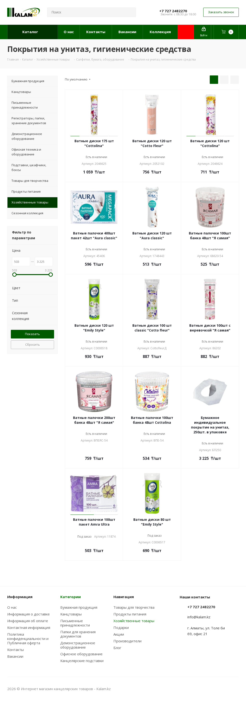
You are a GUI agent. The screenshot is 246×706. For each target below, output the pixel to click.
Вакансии (15, 656)
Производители (127, 640)
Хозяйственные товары (133, 620)
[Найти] (130, 12)
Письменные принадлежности (75, 622)
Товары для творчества (133, 607)
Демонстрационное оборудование (77, 645)
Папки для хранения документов (78, 633)
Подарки (121, 627)
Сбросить (32, 344)
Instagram (223, 689)
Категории (70, 596)
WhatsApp (235, 689)
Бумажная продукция (78, 607)
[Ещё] (186, 32)
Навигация (123, 596)
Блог (117, 647)
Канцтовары (71, 614)
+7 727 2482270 (173, 11)
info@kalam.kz (198, 616)
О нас (12, 607)
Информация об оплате (27, 620)
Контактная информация (28, 627)
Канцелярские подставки (82, 660)
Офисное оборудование (81, 653)
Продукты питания (129, 614)
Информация (19, 596)
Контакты (15, 649)
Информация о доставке (28, 614)
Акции (118, 634)
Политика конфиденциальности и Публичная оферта (28, 638)
